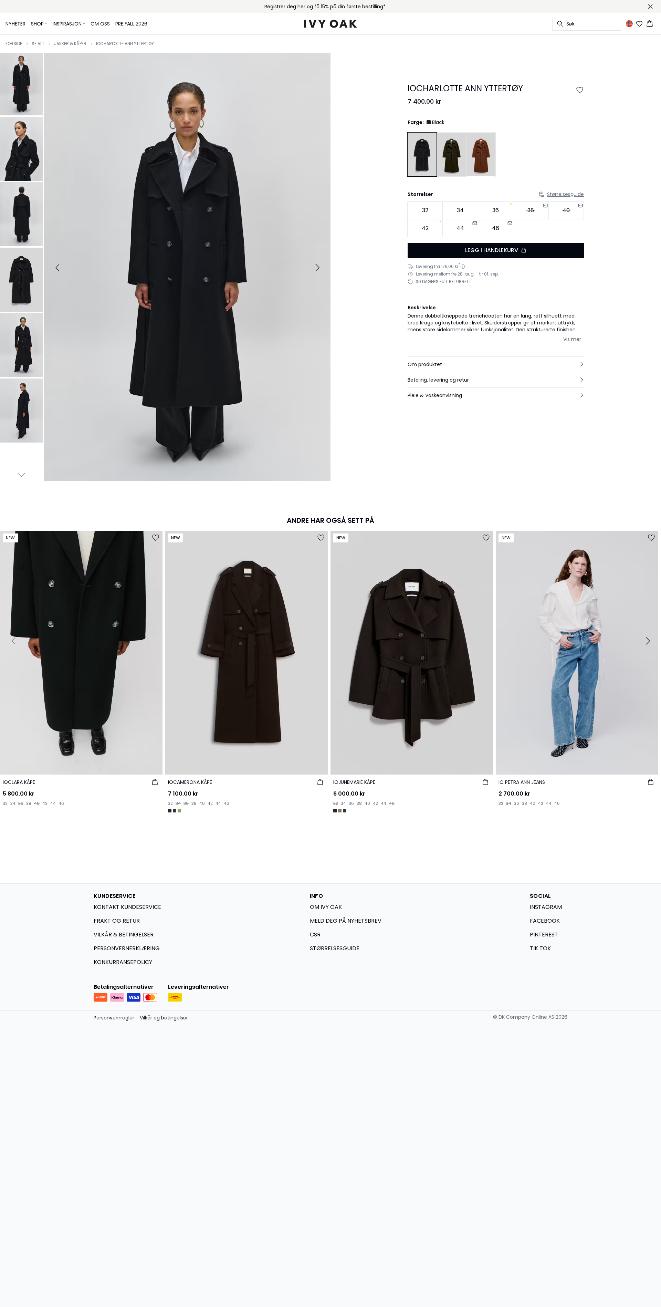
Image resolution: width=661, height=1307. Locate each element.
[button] (496, 364)
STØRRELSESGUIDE (334, 948)
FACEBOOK (545, 921)
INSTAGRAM (546, 907)
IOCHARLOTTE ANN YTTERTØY (125, 43)
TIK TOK (540, 948)
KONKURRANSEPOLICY (123, 962)
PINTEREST (544, 934)
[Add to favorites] (580, 90)
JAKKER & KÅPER (70, 43)
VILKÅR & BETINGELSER (124, 934)
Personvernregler (114, 1017)
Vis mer (572, 339)
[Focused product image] (187, 268)
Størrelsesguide (565, 194)
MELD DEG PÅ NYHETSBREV (345, 921)
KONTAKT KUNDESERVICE (127, 907)
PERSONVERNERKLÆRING (127, 948)
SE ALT (38, 43)
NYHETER (15, 23)
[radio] (425, 210)
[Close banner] (650, 6)
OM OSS (100, 23)
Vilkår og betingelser (164, 1017)
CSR (315, 934)
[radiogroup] (496, 219)
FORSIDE (14, 43)
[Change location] (629, 23)
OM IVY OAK (326, 907)
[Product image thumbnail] (21, 83)
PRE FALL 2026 (131, 23)
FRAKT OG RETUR (117, 921)
